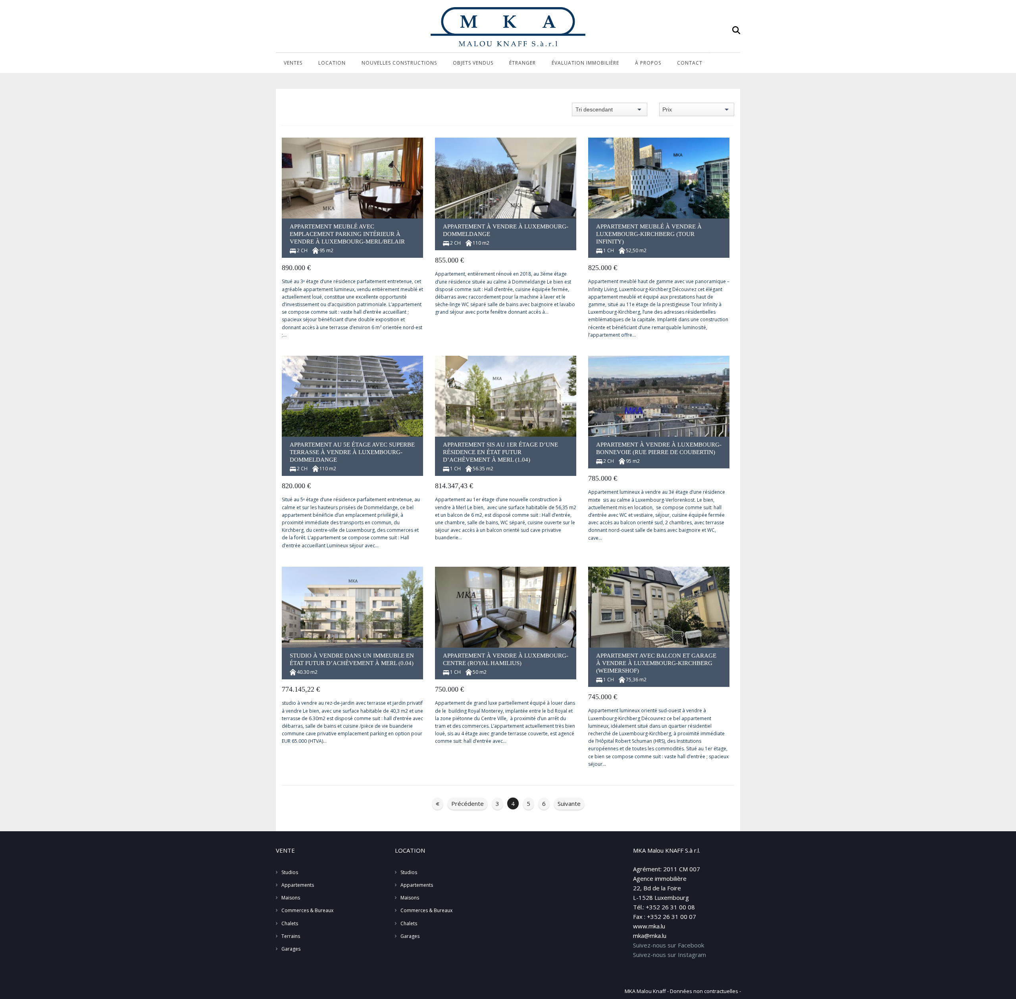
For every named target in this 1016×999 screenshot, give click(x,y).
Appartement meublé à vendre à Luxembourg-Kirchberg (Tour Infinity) (649, 234)
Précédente (467, 803)
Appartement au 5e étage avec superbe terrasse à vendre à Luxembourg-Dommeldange (352, 452)
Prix (667, 109)
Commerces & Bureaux (307, 910)
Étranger (522, 62)
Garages (290, 948)
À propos (648, 62)
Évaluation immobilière (585, 62)
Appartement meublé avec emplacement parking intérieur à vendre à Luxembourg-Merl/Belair (347, 234)
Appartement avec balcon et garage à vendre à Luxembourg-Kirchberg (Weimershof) (656, 663)
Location (332, 62)
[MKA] (508, 26)
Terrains (290, 936)
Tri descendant (594, 109)
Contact (689, 62)
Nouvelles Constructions (399, 62)
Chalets (289, 923)
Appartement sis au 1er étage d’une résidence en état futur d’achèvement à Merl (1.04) (500, 452)
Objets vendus (473, 62)
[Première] (437, 803)
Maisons (290, 897)
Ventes (293, 62)
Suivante (569, 803)
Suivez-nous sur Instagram (669, 955)
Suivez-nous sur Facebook (668, 945)
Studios (289, 872)
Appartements (297, 885)
